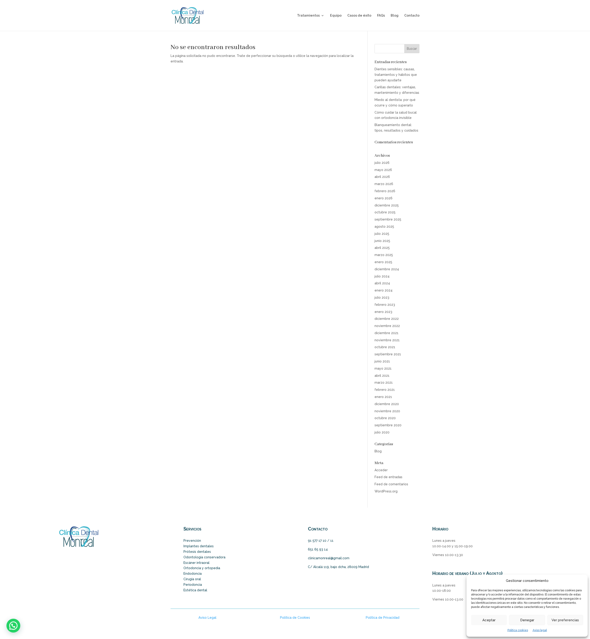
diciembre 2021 (386, 333)
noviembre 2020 (387, 411)
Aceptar (489, 620)
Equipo (336, 15)
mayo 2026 (383, 170)
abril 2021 (382, 375)
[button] (13, 626)
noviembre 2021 (387, 340)
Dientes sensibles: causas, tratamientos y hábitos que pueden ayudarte (396, 74)
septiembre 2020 (388, 425)
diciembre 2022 (387, 319)
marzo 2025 (384, 255)
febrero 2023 (385, 304)
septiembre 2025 (388, 219)
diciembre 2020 (387, 404)
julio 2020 (382, 432)
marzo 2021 (384, 382)
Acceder (381, 470)
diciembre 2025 (387, 205)
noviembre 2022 (387, 326)
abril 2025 (382, 248)
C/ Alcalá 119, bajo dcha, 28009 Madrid (338, 567)
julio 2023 (382, 297)
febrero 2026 (385, 191)
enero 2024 (383, 290)
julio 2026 (382, 163)
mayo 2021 (383, 368)
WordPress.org (386, 491)
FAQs (381, 15)
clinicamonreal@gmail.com (328, 558)
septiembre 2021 (388, 354)
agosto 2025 (384, 226)
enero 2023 (383, 312)
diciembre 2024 (387, 269)
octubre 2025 (385, 212)
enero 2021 (383, 397)
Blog (394, 15)
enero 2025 (383, 262)
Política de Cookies (295, 617)
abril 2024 (382, 283)
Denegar (527, 620)
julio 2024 (382, 276)
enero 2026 (383, 198)
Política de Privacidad (382, 617)
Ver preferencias (565, 620)
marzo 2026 (384, 184)
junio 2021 (382, 361)
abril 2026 (382, 177)
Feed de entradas (388, 477)
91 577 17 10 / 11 (320, 540)
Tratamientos (308, 15)
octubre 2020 (385, 418)
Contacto (411, 15)
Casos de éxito (359, 15)
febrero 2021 (385, 390)
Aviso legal (540, 630)
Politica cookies (517, 630)
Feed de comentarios (391, 484)
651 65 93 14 (318, 549)
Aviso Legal (207, 617)
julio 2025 (382, 234)
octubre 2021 (385, 347)
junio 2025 (382, 241)
